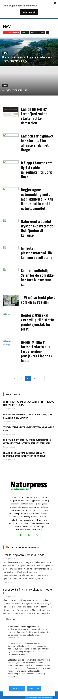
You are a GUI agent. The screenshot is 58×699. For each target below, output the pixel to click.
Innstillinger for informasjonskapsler (39, 697)
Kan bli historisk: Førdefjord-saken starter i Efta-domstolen (34, 115)
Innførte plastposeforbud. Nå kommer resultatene (36, 252)
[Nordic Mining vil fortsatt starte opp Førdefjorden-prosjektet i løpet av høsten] (11, 345)
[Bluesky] (37, 535)
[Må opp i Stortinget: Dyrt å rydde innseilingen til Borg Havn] (11, 165)
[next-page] (42, 378)
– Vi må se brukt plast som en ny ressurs (38, 300)
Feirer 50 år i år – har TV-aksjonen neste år (27, 591)
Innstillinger (34, 688)
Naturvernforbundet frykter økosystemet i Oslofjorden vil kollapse (38, 228)
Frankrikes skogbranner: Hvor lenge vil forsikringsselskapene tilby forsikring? (24, 454)
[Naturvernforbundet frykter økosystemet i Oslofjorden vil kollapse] (11, 224)
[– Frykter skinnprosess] (29, 81)
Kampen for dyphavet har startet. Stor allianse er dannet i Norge (37, 142)
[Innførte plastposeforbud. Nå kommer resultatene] (11, 251)
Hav (5, 53)
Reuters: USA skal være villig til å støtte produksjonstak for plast (37, 322)
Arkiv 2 (33, 33)
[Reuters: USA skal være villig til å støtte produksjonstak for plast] (11, 318)
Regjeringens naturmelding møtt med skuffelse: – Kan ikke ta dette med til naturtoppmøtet (37, 199)
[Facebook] (21, 535)
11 (35, 378)
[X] (29, 535)
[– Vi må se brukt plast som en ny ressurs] (11, 300)
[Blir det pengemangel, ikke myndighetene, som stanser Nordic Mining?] (29, 52)
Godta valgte (17, 688)
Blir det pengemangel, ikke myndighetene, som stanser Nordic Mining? (27, 416)
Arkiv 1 (25, 33)
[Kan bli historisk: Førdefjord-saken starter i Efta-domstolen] (11, 112)
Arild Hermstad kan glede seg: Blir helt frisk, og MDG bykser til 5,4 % (28, 403)
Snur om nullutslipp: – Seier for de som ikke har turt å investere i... (38, 277)
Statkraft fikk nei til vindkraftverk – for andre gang (28, 429)
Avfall (42, 33)
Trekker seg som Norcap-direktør (23, 555)
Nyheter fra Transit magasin (23, 547)
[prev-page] (14, 378)
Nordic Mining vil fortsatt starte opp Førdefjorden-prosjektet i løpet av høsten (36, 351)
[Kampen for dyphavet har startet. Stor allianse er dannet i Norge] (11, 138)
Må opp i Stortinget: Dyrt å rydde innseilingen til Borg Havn (36, 169)
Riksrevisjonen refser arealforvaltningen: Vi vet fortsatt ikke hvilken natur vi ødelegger (27, 442)
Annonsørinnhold (11, 33)
